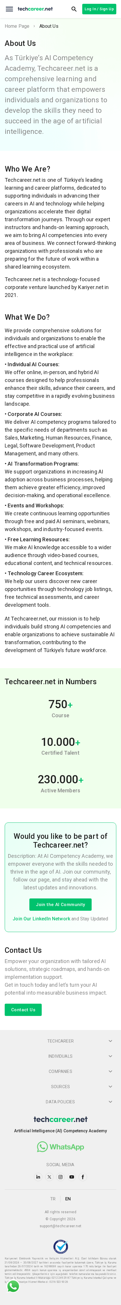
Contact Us (23, 1009)
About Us (48, 26)
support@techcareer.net (61, 1226)
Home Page (17, 26)
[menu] (9, 9)
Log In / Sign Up (99, 9)
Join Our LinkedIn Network (41, 919)
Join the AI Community (60, 904)
